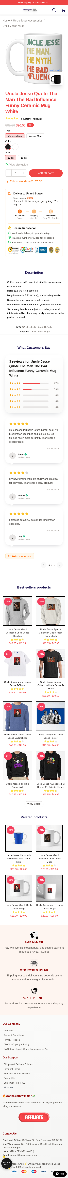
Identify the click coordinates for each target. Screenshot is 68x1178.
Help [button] (62, 1174)
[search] (54, 10)
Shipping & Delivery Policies (18, 1064)
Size (7, 152)
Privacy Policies (12, 1039)
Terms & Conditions (14, 1035)
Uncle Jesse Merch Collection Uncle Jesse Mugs (49, 858)
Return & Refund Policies (17, 1073)
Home (6, 20)
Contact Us (9, 1078)
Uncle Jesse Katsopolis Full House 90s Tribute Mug (19, 858)
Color (8, 141)
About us (8, 1030)
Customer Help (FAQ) (15, 1082)
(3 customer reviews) (31, 118)
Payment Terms (12, 1069)
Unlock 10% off (6, 1163)
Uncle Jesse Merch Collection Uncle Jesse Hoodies (17, 632)
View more (34, 804)
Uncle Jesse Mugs (13, 25)
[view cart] (63, 10)
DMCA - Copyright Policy (16, 1044)
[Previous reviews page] (44, 565)
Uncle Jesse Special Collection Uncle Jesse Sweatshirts (51, 632)
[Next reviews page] (60, 565)
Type (7, 130)
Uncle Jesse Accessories (27, 20)
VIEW (17, 622)
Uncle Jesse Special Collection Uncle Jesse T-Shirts (50, 685)
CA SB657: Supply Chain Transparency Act (26, 1049)
